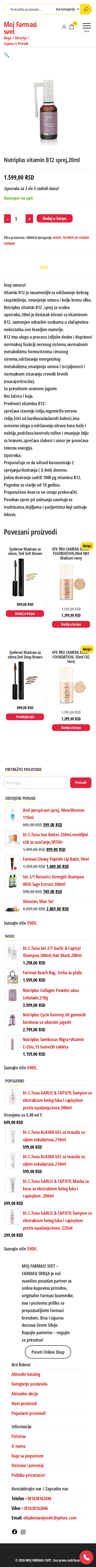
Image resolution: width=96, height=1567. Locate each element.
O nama (18, 1446)
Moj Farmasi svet (20, 27)
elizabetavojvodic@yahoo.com (49, 1518)
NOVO (57, 237)
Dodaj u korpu (55, 218)
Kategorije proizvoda (29, 1384)
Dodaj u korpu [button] (25, 613)
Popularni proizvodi (29, 1413)
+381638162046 (38, 1498)
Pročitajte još (25, 716)
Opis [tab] (44, 267)
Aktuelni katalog (26, 1374)
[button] (6, 55)
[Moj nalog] (64, 26)
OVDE (31, 1067)
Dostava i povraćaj (28, 1465)
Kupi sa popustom (27, 1456)
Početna (19, 1436)
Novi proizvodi (24, 1403)
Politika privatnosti (28, 1475)
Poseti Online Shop (47, 1352)
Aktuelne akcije (25, 1393)
